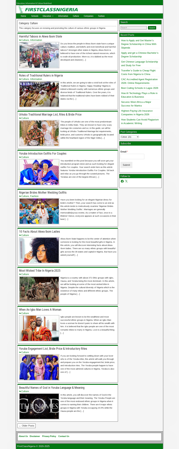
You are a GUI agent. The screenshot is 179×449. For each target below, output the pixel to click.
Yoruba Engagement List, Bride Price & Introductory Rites (53, 348)
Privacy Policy (49, 436)
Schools (34, 16)
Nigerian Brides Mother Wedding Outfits (43, 192)
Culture (76, 16)
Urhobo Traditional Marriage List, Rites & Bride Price (50, 114)
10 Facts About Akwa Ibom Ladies (39, 231)
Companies (88, 16)
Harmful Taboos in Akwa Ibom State (40, 36)
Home (23, 16)
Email (124, 152)
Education (47, 16)
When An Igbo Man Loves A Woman (40, 309)
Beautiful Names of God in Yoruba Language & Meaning (51, 387)
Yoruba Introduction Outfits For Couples (42, 153)
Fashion (101, 16)
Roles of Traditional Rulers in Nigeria (41, 75)
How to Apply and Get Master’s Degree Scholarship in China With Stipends (138, 44)
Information (63, 16)
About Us (23, 436)
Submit (126, 165)
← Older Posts (26, 425)
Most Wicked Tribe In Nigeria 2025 (39, 270)
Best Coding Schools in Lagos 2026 (139, 88)
